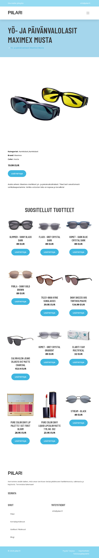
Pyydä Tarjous (69, 551)
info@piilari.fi (85, 3)
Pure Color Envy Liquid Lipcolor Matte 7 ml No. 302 (50, 426)
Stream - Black (78, 411)
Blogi (12, 537)
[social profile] (26, 3)
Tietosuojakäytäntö (81, 553)
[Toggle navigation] (88, 13)
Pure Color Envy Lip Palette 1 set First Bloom (21, 426)
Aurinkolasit (23, 151)
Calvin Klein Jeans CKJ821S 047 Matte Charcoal (20, 362)
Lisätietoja (17, 173)
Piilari (12, 514)
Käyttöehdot (84, 551)
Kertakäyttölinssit (17, 521)
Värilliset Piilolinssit (18, 529)
